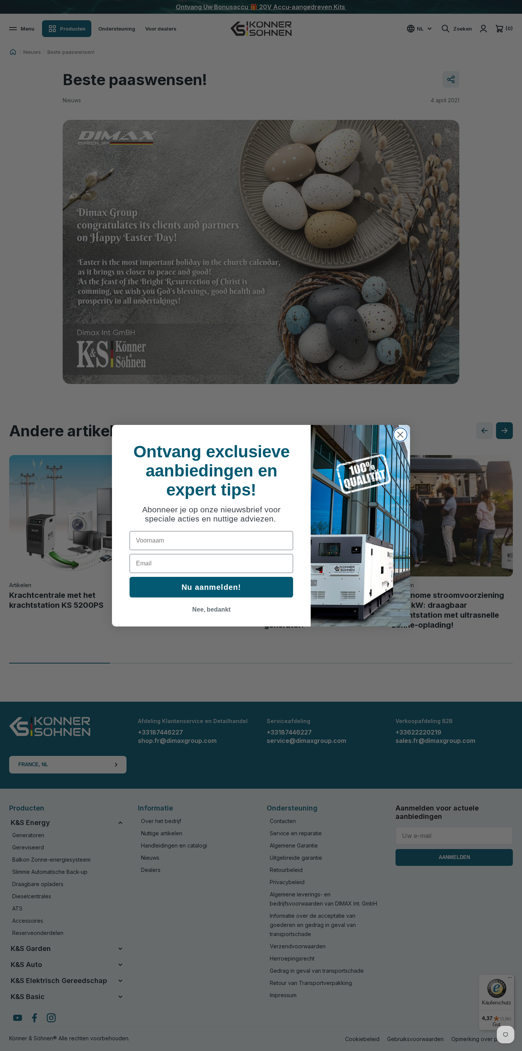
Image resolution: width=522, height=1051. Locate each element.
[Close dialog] (400, 434)
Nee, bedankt (211, 609)
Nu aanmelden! (211, 587)
